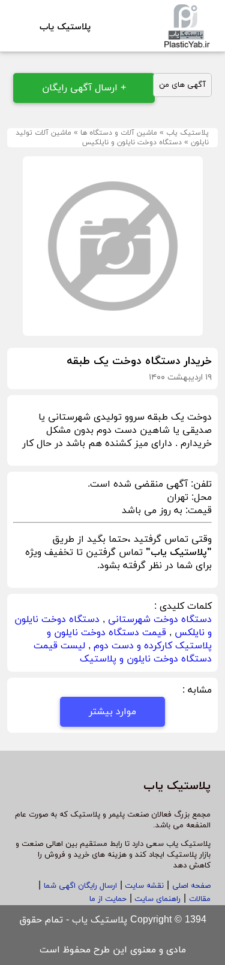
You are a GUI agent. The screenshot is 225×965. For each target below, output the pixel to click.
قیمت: (197, 510)
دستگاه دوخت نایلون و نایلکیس (132, 142)
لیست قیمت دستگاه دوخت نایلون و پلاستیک (123, 652)
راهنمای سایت (156, 899)
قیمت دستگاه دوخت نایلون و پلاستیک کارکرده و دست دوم (129, 639)
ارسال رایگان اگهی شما (80, 886)
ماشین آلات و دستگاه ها (118, 133)
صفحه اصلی (191, 886)
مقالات (200, 899)
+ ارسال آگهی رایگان (84, 88)
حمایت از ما (108, 899)
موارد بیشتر (112, 711)
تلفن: (200, 484)
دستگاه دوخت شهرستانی (160, 619)
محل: (200, 497)
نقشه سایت (143, 886)
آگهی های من (182, 85)
